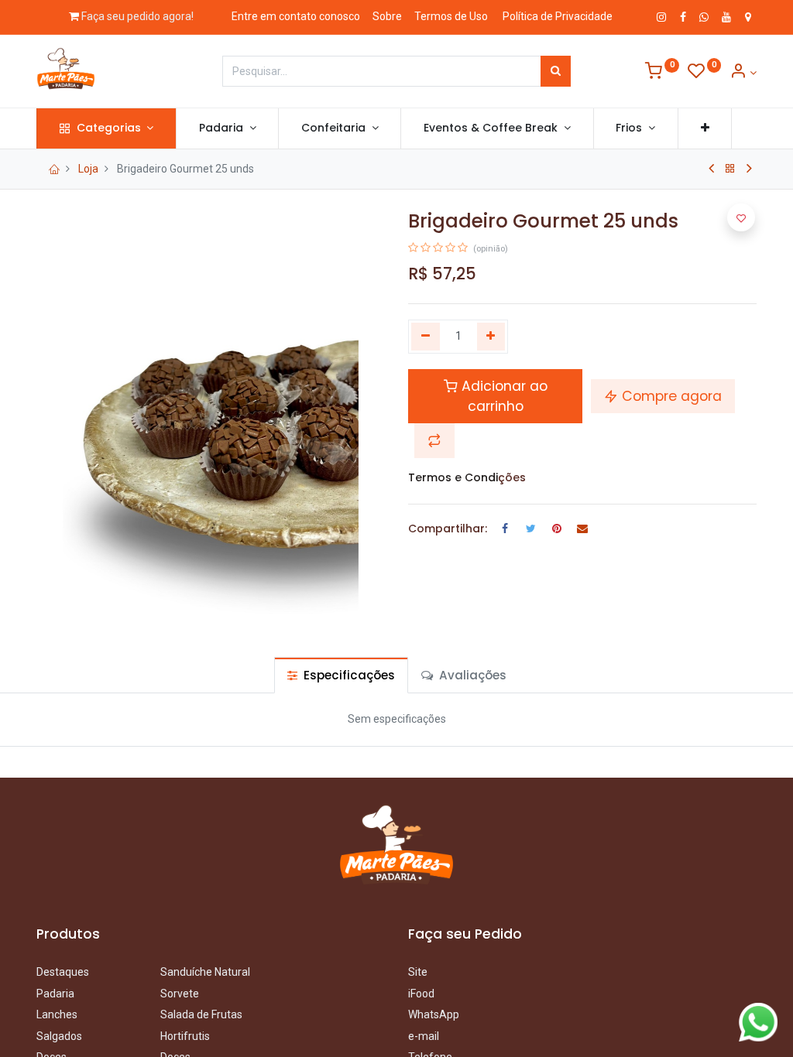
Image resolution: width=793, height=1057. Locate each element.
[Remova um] (425, 337)
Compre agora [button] (670, 396)
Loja (88, 168)
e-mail (423, 1036)
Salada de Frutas (201, 1014)
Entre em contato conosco (296, 16)
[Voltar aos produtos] (730, 168)
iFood (421, 993)
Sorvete (179, 993)
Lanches (56, 1014)
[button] (705, 128)
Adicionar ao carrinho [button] (503, 396)
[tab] (341, 675)
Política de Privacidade (558, 16)
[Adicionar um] (491, 337)
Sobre (387, 16)
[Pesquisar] (556, 71)
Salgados (59, 1036)
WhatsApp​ (433, 1014)
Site (417, 972)
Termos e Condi (453, 477)
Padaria (56, 993)
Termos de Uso (451, 16)
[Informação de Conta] (743, 73)
